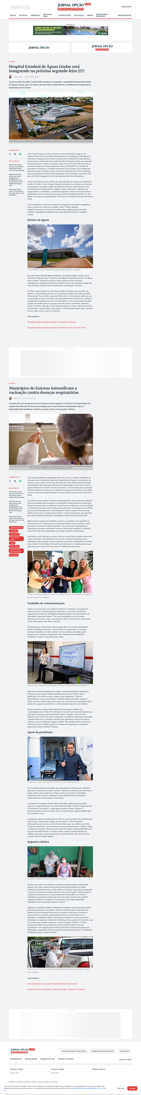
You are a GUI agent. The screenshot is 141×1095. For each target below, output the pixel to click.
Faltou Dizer (15, 1073)
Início (13, 15)
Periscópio (55, 1073)
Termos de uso (47, 1059)
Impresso (35, 15)
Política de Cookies (80, 1088)
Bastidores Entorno (102, 15)
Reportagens (124, 15)
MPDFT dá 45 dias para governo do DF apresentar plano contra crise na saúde (16, 167)
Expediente (16, 1059)
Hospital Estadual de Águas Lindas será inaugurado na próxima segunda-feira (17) (46, 68)
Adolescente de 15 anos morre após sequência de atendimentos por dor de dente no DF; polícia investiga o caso (16, 180)
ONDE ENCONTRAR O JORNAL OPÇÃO (74, 1051)
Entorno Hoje (47, 15)
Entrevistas (64, 15)
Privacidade (31, 1059)
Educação (79, 15)
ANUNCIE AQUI (124, 1051)
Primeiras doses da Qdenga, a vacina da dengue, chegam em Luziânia (56, 989)
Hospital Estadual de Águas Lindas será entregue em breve (51, 322)
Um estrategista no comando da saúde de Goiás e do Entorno (52, 984)
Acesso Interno (66, 1059)
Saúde (90, 15)
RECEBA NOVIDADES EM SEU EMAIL (103, 1051)
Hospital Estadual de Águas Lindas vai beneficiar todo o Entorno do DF (56, 328)
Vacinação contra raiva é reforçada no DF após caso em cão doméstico (16, 192)
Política (23, 15)
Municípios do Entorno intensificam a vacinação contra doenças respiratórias (44, 390)
